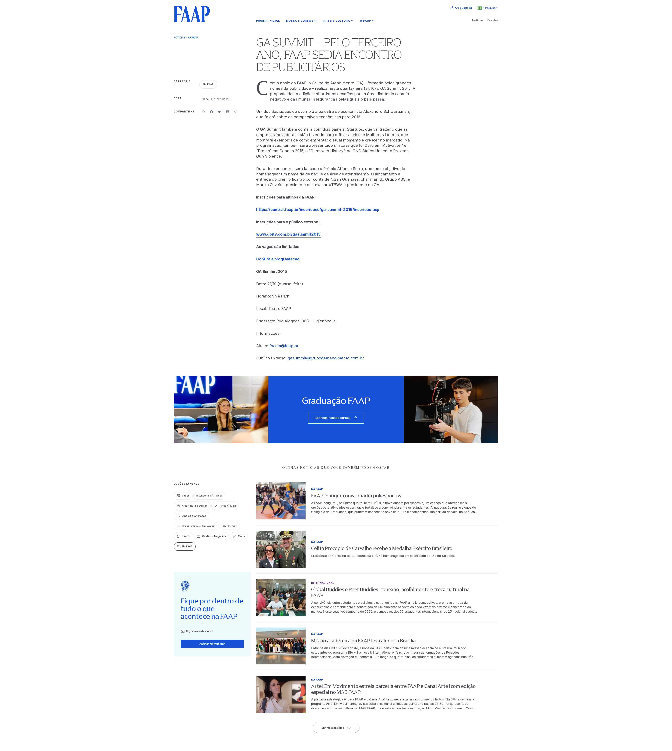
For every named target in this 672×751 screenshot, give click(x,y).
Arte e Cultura (336, 20)
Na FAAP (192, 37)
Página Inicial (268, 20)
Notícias (477, 20)
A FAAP (365, 20)
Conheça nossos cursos (332, 418)
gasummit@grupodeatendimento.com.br (326, 358)
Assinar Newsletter (212, 644)
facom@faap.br (284, 345)
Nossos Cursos (299, 20)
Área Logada (463, 7)
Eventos (492, 20)
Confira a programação (278, 259)
